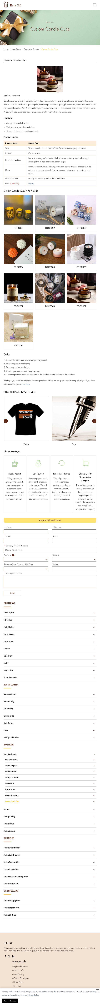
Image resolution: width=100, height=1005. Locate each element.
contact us (26, 384)
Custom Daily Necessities (12, 855)
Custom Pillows (9, 824)
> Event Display (18, 974)
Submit (12, 593)
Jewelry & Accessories (11, 737)
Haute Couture (8, 723)
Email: (7, 536)
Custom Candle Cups (49, 49)
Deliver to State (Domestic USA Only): (18, 564)
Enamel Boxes (10, 789)
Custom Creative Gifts (11, 869)
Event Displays (9, 603)
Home (6, 49)
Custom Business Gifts (11, 884)
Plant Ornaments (10, 771)
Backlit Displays (9, 613)
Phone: (55, 536)
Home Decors (16, 49)
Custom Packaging (11, 891)
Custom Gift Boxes (10, 915)
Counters (7, 649)
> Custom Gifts (18, 970)
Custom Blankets (9, 831)
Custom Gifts (9, 838)
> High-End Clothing (20, 966)
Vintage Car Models (12, 777)
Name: (7, 527)
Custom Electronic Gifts (11, 862)
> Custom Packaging (20, 978)
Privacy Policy (33, 995)
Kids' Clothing (8, 709)
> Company (16, 986)
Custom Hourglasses (12, 795)
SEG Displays (8, 620)
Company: (57, 527)
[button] (94, 421)
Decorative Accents (31, 49)
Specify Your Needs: (13, 573)
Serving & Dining (9, 816)
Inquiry (31, 183)
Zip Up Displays (9, 627)
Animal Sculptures (11, 765)
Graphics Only (8, 670)
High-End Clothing (11, 684)
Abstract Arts (9, 783)
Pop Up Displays (9, 634)
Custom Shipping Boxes (12, 908)
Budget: (55, 564)
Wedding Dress (9, 716)
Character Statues (11, 759)
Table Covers (8, 656)
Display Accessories (10, 677)
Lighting (6, 809)
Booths (6, 663)
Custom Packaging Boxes (12, 900)
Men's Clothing (9, 701)
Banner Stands (8, 641)
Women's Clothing (10, 694)
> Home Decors (18, 982)
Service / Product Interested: (16, 546)
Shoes (6, 730)
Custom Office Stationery (12, 848)
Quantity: (55, 555)
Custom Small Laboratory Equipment (16, 876)
